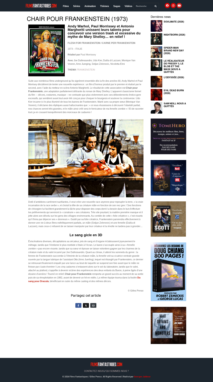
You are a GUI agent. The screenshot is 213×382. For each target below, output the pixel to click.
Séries (76, 6)
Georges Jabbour (142, 376)
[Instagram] (173, 5)
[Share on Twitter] (86, 305)
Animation (90, 6)
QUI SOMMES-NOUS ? (117, 371)
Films (66, 6)
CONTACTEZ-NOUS (94, 371)
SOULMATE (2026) (174, 21)
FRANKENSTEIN (86, 69)
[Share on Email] (93, 305)
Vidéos (128, 6)
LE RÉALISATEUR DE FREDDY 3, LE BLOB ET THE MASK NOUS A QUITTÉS (174, 66)
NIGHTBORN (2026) (174, 34)
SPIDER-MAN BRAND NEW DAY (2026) (174, 50)
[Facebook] (167, 5)
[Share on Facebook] (78, 305)
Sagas (116, 6)
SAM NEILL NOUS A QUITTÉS (175, 105)
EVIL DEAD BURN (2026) (174, 92)
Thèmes (104, 6)
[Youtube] (179, 5)
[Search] (155, 6)
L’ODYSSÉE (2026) (174, 77)
